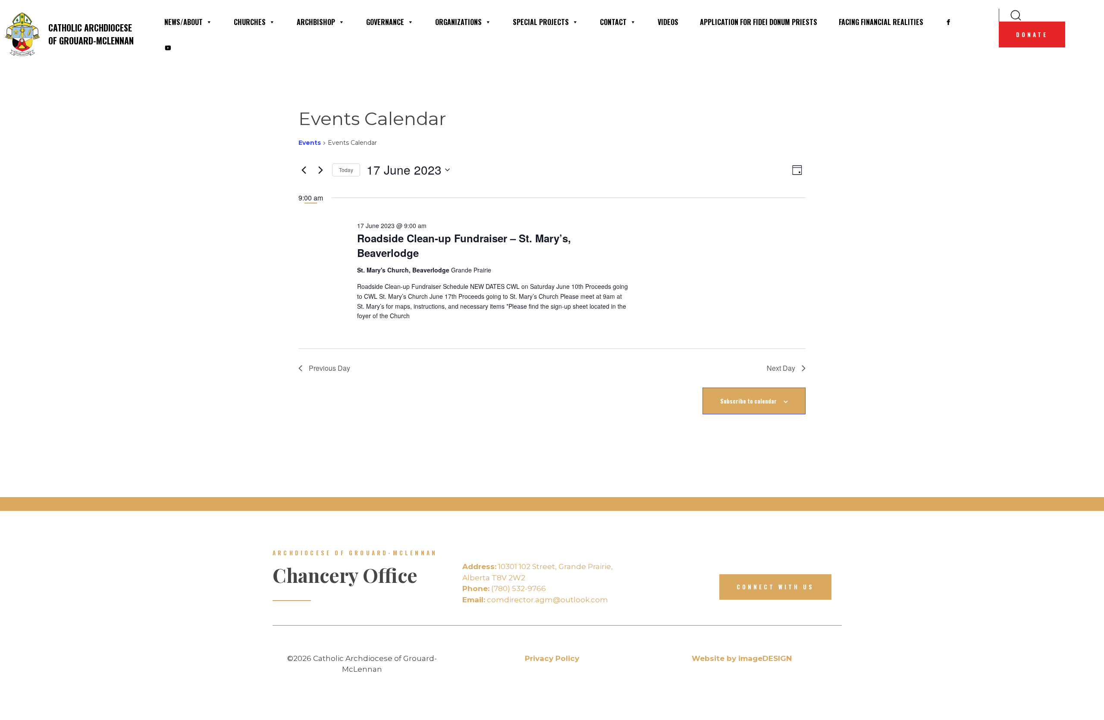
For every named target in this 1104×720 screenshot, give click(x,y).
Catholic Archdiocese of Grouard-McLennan (91, 34)
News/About (183, 22)
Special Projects (541, 22)
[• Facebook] (948, 22)
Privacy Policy (552, 658)
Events (309, 143)
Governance (385, 22)
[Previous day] (303, 170)
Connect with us (775, 586)
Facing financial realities (881, 22)
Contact (613, 22)
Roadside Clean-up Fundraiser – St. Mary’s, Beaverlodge (464, 245)
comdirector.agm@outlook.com (535, 599)
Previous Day (329, 368)
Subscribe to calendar (748, 401)
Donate (1032, 34)
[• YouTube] (168, 47)
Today (346, 169)
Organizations (458, 22)
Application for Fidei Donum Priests (758, 22)
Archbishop (316, 22)
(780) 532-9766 (504, 588)
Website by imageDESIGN (742, 658)
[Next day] (320, 170)
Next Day (781, 368)
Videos (668, 22)
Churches (250, 22)
